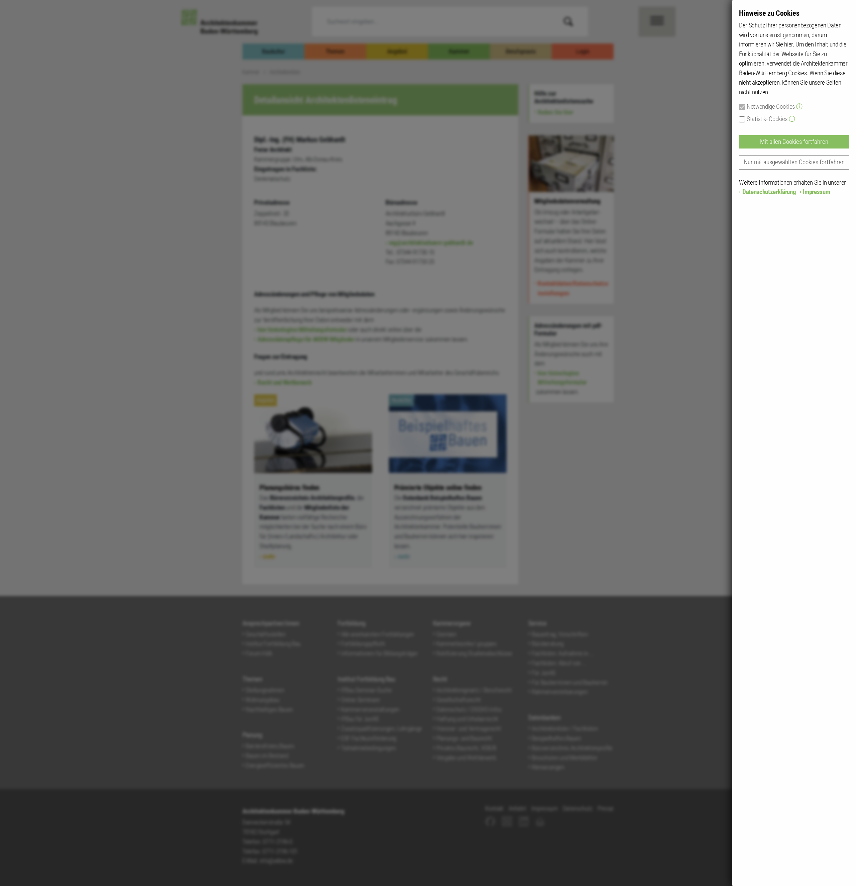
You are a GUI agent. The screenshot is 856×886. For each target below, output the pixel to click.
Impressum (816, 192)
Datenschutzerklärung (769, 192)
